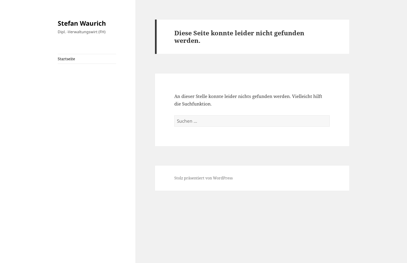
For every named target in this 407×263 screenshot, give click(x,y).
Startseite (66, 58)
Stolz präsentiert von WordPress (203, 178)
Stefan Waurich (82, 23)
